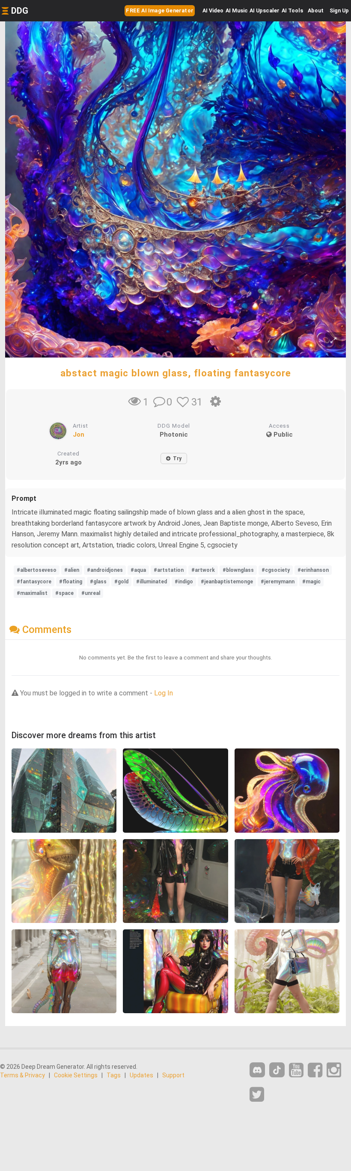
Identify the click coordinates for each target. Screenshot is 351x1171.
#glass (98, 582)
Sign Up (339, 10)
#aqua (138, 570)
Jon (78, 434)
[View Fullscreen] (333, 340)
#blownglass (238, 570)
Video (212, 10)
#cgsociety (276, 570)
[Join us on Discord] (257, 1069)
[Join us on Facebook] (315, 1070)
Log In (163, 693)
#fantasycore (34, 582)
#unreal (90, 593)
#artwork (203, 570)
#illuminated (151, 582)
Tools (292, 10)
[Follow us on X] (257, 1095)
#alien (71, 570)
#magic (311, 582)
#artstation (169, 570)
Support (173, 1075)
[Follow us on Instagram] (334, 1070)
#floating (70, 582)
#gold (121, 582)
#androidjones (105, 570)
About (316, 10)
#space (64, 593)
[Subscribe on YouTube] (296, 1070)
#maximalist (32, 593)
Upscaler (265, 10)
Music (237, 10)
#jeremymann (277, 582)
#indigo (184, 582)
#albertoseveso (37, 570)
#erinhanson (313, 570)
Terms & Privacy (22, 1075)
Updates (141, 1075)
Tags (114, 1075)
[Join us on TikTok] (277, 1069)
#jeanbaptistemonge (227, 582)
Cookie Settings (76, 1075)
